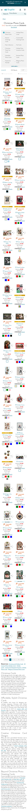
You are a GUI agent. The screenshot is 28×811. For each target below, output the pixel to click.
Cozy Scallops (20, 522)
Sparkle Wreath (20, 124)
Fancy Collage (8, 617)
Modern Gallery (21, 377)
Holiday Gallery (8, 435)
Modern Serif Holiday (8, 93)
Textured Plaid (8, 528)
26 (18, 659)
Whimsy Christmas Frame (19, 433)
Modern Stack (8, 381)
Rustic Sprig (21, 242)
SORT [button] (23, 70)
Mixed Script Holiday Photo (20, 149)
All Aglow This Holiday (8, 494)
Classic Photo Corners (8, 326)
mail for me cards (5, 789)
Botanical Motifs (20, 645)
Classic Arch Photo (8, 351)
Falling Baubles (8, 468)
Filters (2, 70)
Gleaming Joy (20, 297)
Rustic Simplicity (20, 180)
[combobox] (14, 13)
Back (4, 19)
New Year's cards (18, 779)
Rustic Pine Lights (8, 242)
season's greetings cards (20, 746)
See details (14, 27)
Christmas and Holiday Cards (16, 664)
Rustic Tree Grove (8, 585)
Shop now (17, 3)
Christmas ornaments (6, 806)
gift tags (3, 750)
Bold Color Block (20, 353)
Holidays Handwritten (7, 119)
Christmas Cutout (20, 324)
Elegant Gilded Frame (20, 213)
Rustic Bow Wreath (8, 556)
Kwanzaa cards (7, 779)
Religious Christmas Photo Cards (16, 669)
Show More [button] (14, 66)
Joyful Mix (20, 462)
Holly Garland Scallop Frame (8, 209)
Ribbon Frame (20, 498)
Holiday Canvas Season (8, 296)
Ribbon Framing (8, 182)
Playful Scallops (20, 267)
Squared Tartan (8, 271)
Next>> (22, 659)
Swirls (20, 611)
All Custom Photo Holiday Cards (13, 665)
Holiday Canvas (20, 405)
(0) (7, 74)
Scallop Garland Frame (8, 646)
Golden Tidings (20, 94)
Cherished (20, 587)
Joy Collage (8, 409)
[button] (2, 9)
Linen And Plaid (20, 556)
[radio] (3, 103)
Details (10, 100)
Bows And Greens (8, 152)
